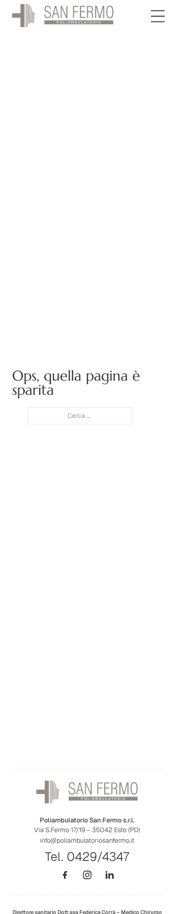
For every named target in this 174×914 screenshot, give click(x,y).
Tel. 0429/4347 (87, 857)
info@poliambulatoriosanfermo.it (87, 840)
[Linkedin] (109, 875)
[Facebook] (65, 875)
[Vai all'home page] (62, 15)
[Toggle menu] (158, 16)
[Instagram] (87, 875)
